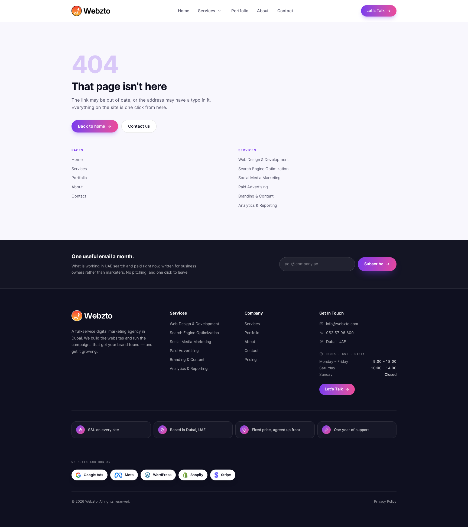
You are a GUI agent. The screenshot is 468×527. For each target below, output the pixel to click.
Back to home (91, 126)
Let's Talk (375, 10)
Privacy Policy (385, 501)
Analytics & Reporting (257, 205)
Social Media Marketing (259, 177)
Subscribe (374, 263)
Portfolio (239, 10)
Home (183, 10)
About (263, 10)
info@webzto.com (342, 323)
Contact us (139, 126)
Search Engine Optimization (263, 168)
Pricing (251, 359)
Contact (285, 10)
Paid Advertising (253, 187)
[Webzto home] (91, 11)
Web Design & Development (263, 159)
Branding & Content (256, 196)
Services (206, 10)
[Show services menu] (219, 11)
